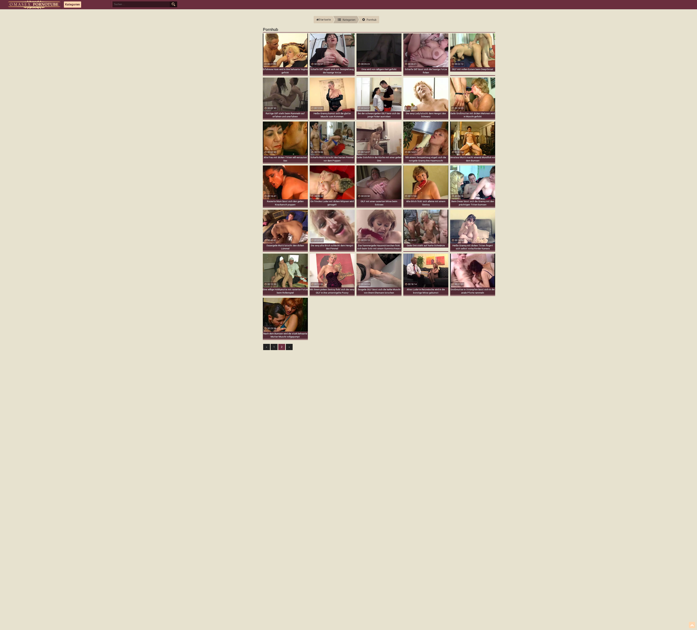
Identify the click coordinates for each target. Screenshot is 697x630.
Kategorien (72, 4)
